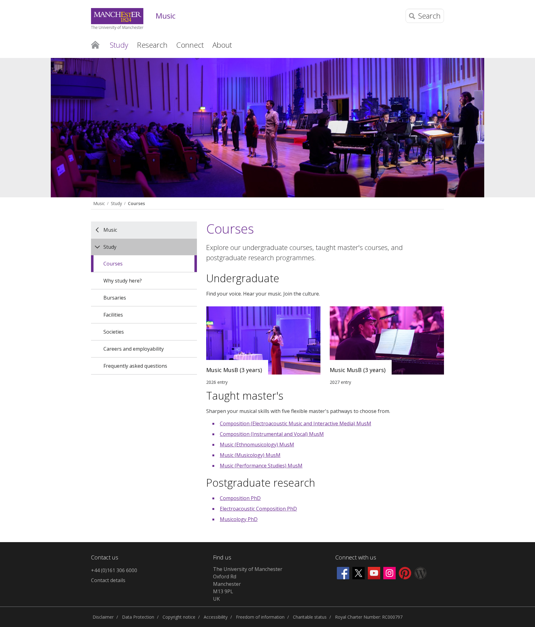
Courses (136, 203)
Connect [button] (190, 45)
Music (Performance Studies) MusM (261, 465)
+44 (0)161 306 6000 (114, 570)
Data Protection (138, 617)
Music (166, 15)
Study (116, 203)
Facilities (113, 314)
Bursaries (114, 297)
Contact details (108, 580)
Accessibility (216, 617)
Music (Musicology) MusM (250, 455)
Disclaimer (103, 617)
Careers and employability (133, 348)
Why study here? (122, 280)
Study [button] (119, 45)
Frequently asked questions (135, 365)
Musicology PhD (239, 519)
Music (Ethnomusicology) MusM (257, 444)
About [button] (222, 45)
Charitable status (310, 617)
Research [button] (152, 45)
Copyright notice (179, 617)
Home (95, 44)
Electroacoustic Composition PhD (258, 508)
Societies (113, 331)
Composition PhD (240, 498)
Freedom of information (260, 617)
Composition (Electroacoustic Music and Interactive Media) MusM (295, 423)
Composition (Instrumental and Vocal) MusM (272, 434)
